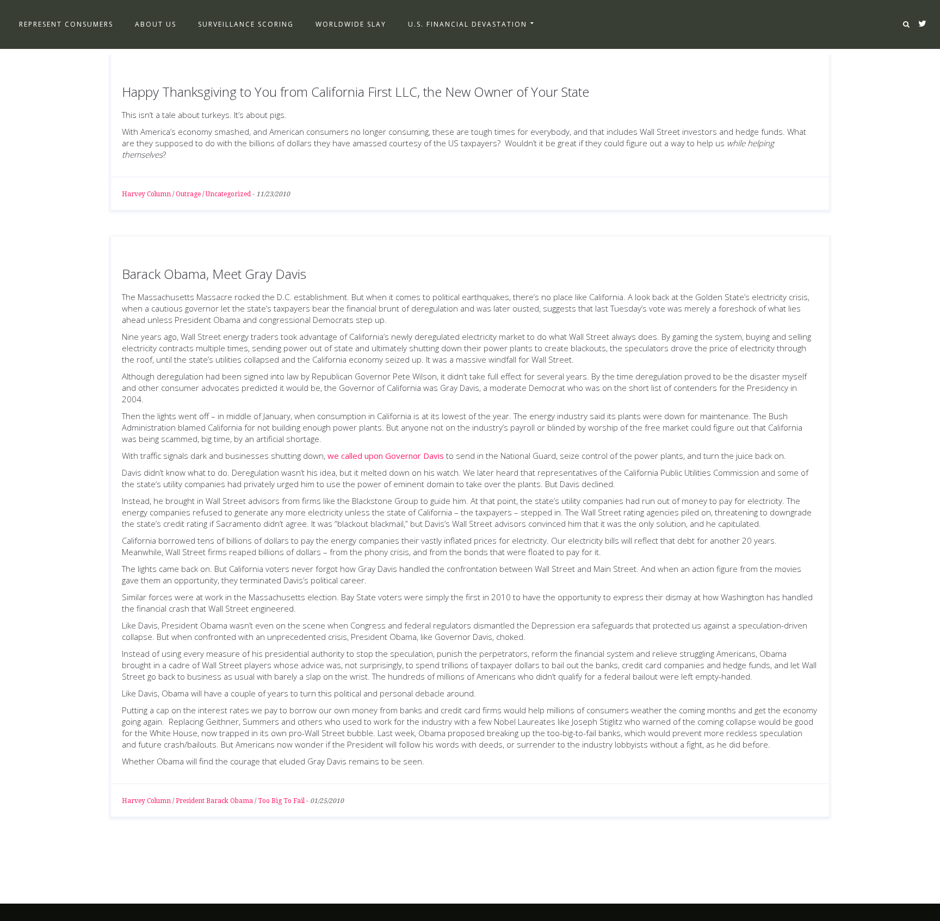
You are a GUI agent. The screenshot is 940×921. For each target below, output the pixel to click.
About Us (155, 24)
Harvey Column (146, 194)
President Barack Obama (214, 801)
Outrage (188, 194)
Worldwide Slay (351, 24)
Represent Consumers (66, 24)
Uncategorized (228, 194)
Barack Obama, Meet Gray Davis (214, 274)
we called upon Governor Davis (385, 455)
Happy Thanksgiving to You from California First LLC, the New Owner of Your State (355, 92)
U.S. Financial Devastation (467, 24)
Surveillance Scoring (246, 24)
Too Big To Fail (281, 801)
